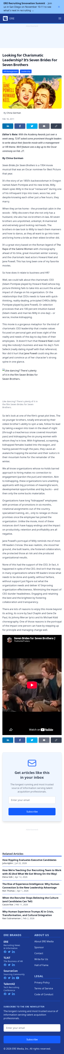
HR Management (11, 71)
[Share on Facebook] (19, 126)
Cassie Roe (7, 904)
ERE (6, 941)
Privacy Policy (42, 982)
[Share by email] (44, 126)
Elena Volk (7, 877)
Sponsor (39, 947)
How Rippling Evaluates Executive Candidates (29, 860)
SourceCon (11, 971)
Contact (38, 953)
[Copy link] (56, 126)
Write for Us (41, 959)
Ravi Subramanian (11, 918)
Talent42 (9, 984)
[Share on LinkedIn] (7, 126)
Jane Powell (30, 353)
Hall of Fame (41, 965)
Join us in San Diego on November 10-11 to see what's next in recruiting (28, 7)
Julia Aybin (7, 863)
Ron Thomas (8, 890)
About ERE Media (44, 941)
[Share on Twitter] (31, 126)
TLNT (7, 958)
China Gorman (14, 112)
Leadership (25, 71)
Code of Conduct (43, 994)
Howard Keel (45, 341)
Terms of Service (43, 988)
